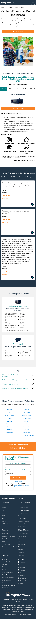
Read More (5, 198)
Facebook (22, 562)
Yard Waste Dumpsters (24, 515)
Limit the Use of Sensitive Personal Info (8, 586)
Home (2, 7)
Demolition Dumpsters (23, 507)
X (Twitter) (22, 567)
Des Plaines (26, 412)
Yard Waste (21, 539)
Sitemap (4, 583)
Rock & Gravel (21, 544)
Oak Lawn (9, 429)
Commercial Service (23, 523)
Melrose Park (26, 427)
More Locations (29, 435)
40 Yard (4, 518)
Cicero (9, 412)
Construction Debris (23, 533)
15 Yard (4, 510)
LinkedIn (22, 559)
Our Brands (5, 569)
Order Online (19, 32)
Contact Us (23, 578)
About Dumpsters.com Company (8, 563)
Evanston (9, 418)
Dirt (19, 541)
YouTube (22, 572)
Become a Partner (24, 580)
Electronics (21, 552)
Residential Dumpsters (23, 521)
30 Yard (4, 515)
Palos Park (9, 432)
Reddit (21, 583)
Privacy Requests (6, 580)
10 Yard (4, 505)
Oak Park (26, 429)
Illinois (16, 7)
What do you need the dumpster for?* (16, 470)
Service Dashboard (7, 539)
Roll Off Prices (6, 521)
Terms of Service (22, 526)
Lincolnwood (9, 424)
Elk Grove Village (9, 415)
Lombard (26, 424)
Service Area (9, 7)
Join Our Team (6, 544)
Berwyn (9, 409)
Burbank (26, 409)
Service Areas (5, 502)
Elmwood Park (26, 415)
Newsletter (23, 575)
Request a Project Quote (8, 536)
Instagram (22, 564)
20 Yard (4, 513)
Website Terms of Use (7, 572)
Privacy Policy (18, 481)
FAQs (3, 541)
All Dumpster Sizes (7, 523)
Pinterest (22, 570)
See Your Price (18, 478)
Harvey (26, 421)
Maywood (9, 427)
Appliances (20, 549)
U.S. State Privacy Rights (8, 577)
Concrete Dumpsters (23, 510)
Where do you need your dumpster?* (15, 463)
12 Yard (4, 507)
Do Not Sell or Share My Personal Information (18, 614)
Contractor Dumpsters (24, 502)
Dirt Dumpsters (22, 518)
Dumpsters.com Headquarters (10, 567)
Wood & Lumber (22, 536)
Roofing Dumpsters (23, 513)
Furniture (20, 547)
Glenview (9, 421)
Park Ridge (26, 432)
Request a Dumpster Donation (10, 547)
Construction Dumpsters (24, 505)
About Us (4, 559)
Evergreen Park (26, 418)
